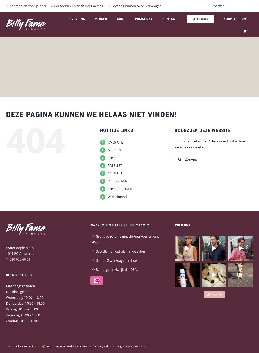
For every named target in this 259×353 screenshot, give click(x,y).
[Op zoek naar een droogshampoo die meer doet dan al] (187, 275)
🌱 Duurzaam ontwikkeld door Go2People (66, 346)
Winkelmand (117, 197)
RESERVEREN (117, 181)
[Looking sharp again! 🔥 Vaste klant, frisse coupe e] (214, 248)
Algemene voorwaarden (132, 346)
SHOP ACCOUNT (120, 189)
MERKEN (114, 150)
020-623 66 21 (20, 259)
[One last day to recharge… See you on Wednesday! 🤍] (214, 275)
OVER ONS (116, 142)
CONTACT (115, 173)
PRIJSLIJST (115, 165)
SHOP (112, 158)
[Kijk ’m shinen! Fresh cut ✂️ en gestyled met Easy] (240, 248)
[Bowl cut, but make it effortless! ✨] (187, 248)
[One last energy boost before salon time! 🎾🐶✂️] (240, 275)
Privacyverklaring (105, 346)
